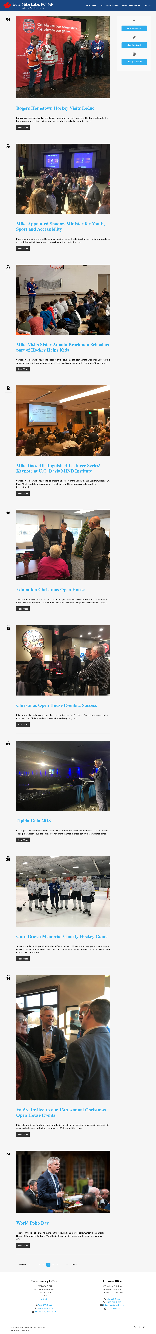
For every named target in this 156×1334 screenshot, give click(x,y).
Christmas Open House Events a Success (56, 705)
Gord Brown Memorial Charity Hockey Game (61, 936)
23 (67, 1265)
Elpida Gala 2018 (33, 820)
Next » (74, 1265)
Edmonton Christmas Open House (50, 589)
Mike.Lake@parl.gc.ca (45, 1311)
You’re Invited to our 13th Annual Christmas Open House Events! (61, 1112)
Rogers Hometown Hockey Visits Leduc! (56, 108)
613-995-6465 (114, 1308)
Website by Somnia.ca (21, 1330)
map (44, 1298)
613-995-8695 (113, 1298)
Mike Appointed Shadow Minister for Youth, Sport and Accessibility (60, 226)
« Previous (22, 1265)
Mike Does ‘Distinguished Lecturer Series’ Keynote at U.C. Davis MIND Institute (58, 468)
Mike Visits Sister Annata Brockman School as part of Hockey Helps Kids (62, 347)
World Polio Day (32, 1222)
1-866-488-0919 (45, 1308)
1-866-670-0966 (113, 1302)
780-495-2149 (45, 1305)
